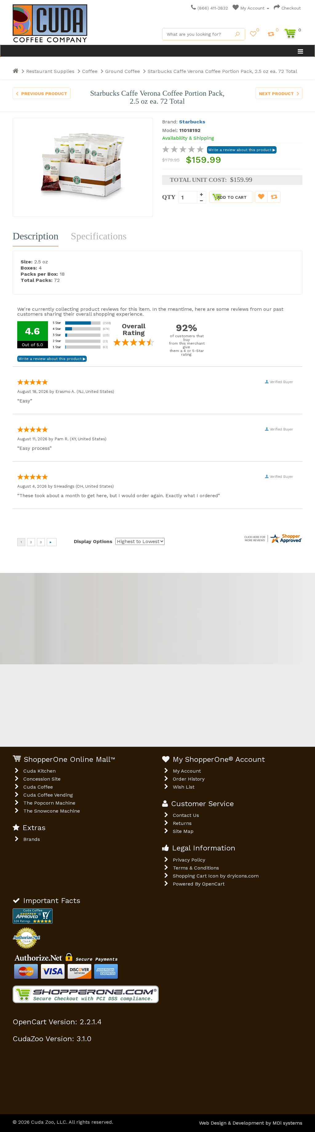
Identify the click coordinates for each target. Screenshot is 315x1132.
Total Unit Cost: (198, 180)
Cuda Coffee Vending (48, 795)
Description (35, 236)
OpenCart (213, 884)
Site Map (183, 831)
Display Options (93, 541)
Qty (168, 197)
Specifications (98, 236)
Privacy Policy (189, 860)
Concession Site (42, 779)
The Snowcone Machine (51, 811)
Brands (31, 839)
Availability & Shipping (188, 138)
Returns (182, 823)
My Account (252, 8)
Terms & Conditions (196, 868)
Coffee (90, 71)
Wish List (183, 787)
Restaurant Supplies (50, 71)
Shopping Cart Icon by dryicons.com (216, 876)
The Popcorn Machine (49, 803)
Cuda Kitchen (39, 771)
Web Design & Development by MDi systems (250, 1123)
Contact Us (186, 815)
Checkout (290, 8)
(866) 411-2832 (212, 8)
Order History (189, 779)
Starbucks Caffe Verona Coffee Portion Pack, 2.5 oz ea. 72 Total (222, 71)
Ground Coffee (122, 71)
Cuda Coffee (38, 787)
